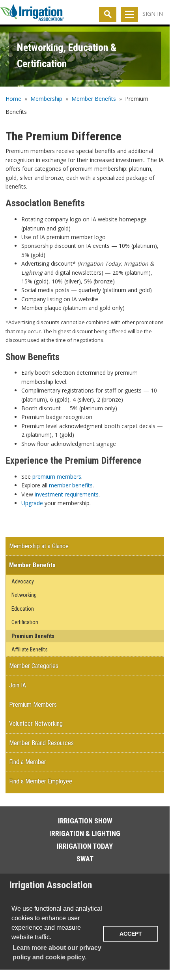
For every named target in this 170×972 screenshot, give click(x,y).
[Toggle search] (107, 14)
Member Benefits (93, 98)
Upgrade (32, 503)
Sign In (152, 13)
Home (13, 98)
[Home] (32, 14)
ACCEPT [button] (131, 933)
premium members (56, 476)
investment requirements (67, 494)
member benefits (71, 485)
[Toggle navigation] (129, 14)
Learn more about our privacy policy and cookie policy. (57, 952)
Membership (46, 98)
